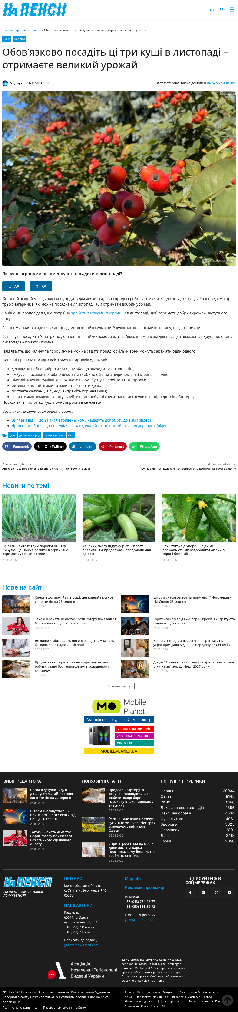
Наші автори (78, 905)
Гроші (219, 1001)
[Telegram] (203, 892)
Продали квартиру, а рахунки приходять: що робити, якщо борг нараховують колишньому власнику (72, 666)
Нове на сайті (23, 587)
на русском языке (221, 83)
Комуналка (169, 992)
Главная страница (15, 30)
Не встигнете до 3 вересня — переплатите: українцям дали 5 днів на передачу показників (191, 642)
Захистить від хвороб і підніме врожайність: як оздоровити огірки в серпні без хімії (193, 550)
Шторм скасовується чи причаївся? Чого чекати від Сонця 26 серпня (192, 599)
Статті (155, 1006)
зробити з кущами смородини (98, 313)
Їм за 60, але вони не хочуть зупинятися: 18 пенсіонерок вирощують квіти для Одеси (132, 825)
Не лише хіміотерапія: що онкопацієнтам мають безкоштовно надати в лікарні (74, 642)
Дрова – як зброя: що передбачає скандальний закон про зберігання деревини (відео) (90, 425)
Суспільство (211, 992)
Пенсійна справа (148, 992)
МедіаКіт (134, 878)
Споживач (132, 1006)
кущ (70, 435)
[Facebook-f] (190, 892)
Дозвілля (194, 997)
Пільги (207, 997)
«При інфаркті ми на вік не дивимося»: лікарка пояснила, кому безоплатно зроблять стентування (132, 850)
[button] (232, 9)
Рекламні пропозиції (145, 887)
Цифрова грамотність (171, 1001)
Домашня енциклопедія (169, 997)
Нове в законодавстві (139, 1001)
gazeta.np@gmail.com (81, 945)
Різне (144, 1006)
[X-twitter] (216, 892)
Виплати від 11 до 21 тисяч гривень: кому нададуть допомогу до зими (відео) (81, 420)
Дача (6, 39)
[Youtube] (229, 892)
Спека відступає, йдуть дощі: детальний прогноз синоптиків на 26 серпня (74, 599)
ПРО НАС (73, 878)
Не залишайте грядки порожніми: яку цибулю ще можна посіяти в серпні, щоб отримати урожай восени (36, 550)
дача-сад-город (29, 435)
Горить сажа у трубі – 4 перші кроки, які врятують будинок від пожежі (194, 621)
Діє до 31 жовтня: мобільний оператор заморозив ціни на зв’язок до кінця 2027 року (193, 664)
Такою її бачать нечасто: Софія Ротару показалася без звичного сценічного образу (75, 621)
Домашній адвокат (138, 997)
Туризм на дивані (201, 1001)
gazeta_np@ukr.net (140, 919)
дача (12, 435)
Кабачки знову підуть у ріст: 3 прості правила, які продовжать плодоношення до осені (117, 550)
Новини (35, 30)
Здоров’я (195, 992)
